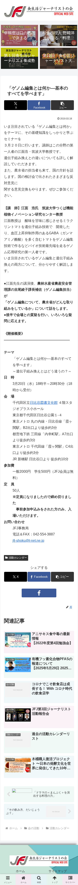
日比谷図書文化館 (44, 402)
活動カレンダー (18, 557)
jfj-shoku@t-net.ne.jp (28, 540)
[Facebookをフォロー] (39, 593)
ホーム (20, 871)
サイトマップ (58, 871)
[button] (62, 105)
